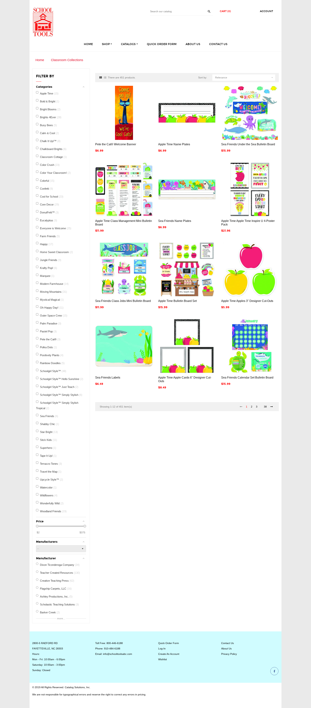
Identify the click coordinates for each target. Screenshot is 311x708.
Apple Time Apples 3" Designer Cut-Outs (247, 300)
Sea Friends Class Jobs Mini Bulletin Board (123, 300)
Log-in (162, 648)
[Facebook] (274, 671)
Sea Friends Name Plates (174, 220)
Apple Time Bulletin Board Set (177, 300)
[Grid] (100, 77)
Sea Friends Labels (107, 377)
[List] (105, 77)
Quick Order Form (168, 643)
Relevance (244, 77)
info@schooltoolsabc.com (117, 653)
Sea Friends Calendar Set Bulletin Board (247, 377)
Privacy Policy (229, 653)
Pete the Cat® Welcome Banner (115, 144)
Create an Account (168, 653)
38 (265, 406)
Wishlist (162, 659)
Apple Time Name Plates (174, 144)
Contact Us (227, 643)
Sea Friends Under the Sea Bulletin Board (248, 144)
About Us (226, 648)
